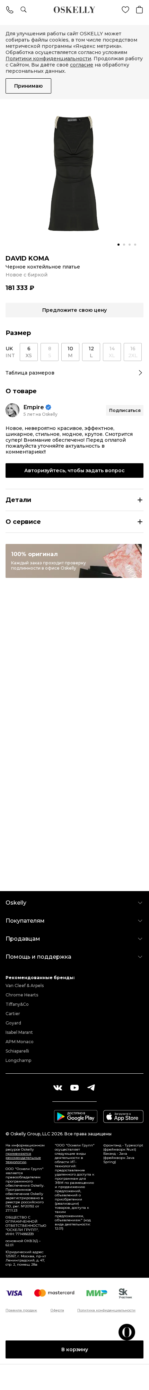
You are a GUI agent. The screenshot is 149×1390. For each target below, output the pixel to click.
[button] (118, 245)
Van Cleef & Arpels (25, 985)
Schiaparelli (17, 1051)
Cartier (13, 1013)
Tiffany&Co (17, 1004)
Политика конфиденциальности (106, 1310)
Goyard (13, 1023)
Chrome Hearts (22, 994)
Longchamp (18, 1060)
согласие (81, 65)
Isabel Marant (19, 1032)
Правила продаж (21, 1310)
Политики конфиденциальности (48, 58)
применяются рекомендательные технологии (23, 1157)
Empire (34, 407)
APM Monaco (20, 1041)
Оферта (57, 1310)
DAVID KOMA (27, 258)
